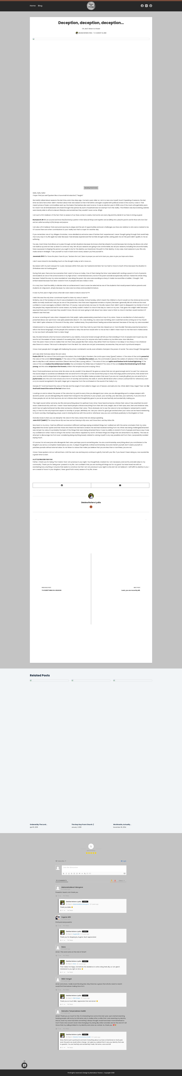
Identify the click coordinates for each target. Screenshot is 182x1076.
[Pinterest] (150, 5)
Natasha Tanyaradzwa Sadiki (82, 1037)
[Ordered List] (74, 873)
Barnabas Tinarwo (96, 1073)
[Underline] (69, 873)
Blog (40, 5)
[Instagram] (146, 5)
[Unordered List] (77, 873)
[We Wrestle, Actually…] (132, 750)
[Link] (85, 873)
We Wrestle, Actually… (122, 824)
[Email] (120, 485)
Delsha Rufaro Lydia (73, 902)
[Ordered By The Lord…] (49, 750)
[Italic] (66, 873)
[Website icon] (91, 506)
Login (124, 861)
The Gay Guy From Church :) (83, 824)
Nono (74, 964)
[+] (90, 873)
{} (87, 873)
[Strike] (71, 873)
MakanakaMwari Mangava (81, 904)
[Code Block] (82, 873)
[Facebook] (142, 5)
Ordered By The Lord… (38, 824)
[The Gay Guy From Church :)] (91, 750)
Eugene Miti (76, 934)
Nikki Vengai (76, 998)
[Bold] (63, 873)
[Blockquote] (79, 873)
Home (33, 5)
